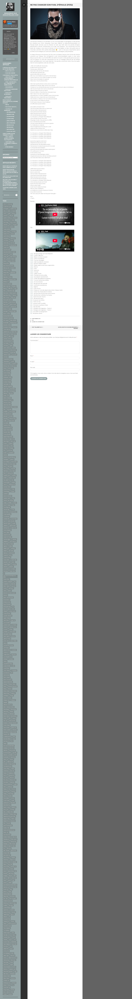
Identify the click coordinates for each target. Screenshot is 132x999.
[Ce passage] (10, 116)
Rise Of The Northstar (7, 825)
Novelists (11, 754)
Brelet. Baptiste (13, 320)
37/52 (31, 253)
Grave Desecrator (6, 507)
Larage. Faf (12, 620)
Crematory (5, 356)
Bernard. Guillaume (7, 283)
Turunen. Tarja (6, 941)
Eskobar (11, 448)
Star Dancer (12, 896)
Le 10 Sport (14, 624)
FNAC (4, 473)
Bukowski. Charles (7, 324)
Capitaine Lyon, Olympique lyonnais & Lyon (10, 143)
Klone (4, 608)
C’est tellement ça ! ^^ (37, 327)
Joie (15, 581)
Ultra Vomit (5, 946)
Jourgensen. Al (6, 583)
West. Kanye (5, 973)
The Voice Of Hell (6, 918)
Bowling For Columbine (8, 318)
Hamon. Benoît (6, 532)
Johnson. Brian (6, 579)
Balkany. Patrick (11, 261)
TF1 (9, 916)
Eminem (5, 443)
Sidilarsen (14, 861)
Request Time (6, 820)
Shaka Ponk (5, 859)
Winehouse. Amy (6, 982)
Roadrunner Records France (8, 830)
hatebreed (14, 539)
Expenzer (5, 454)
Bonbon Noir (13, 306)
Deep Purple (5, 391)
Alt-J (10, 224)
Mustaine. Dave (6, 734)
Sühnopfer (11, 905)
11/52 (31, 296)
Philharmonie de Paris (7, 784)
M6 (11, 672)
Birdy (15, 288)
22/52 (31, 278)
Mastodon (13, 693)
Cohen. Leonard (6, 347)
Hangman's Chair (7, 534)
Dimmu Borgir (12, 411)
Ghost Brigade (6, 491)
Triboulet (5, 939)
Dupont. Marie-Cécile (7, 429)
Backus (4, 261)
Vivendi (11, 962)
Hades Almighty (12, 525)
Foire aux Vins (10, 473)
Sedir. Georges (6, 850)
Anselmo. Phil (6, 233)
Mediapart (13, 700)
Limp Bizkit (13, 649)
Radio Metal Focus (7, 804)
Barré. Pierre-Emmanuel (8, 265)
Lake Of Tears (6, 620)
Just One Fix (10, 588)
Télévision (5, 916)
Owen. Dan (12, 770)
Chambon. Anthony (7, 338)
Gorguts (14, 502)
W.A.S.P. (14, 966)
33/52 (31, 260)
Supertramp (5, 909)
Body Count (5, 304)
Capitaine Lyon (6, 331)
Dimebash (5, 411)
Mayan (4, 697)
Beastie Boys (12, 272)
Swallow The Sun (6, 912)
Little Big (5, 659)
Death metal (5, 388)
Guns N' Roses (14, 518)
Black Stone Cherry (7, 295)
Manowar (5, 684)
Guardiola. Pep (6, 518)
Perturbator (5, 782)
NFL (12, 741)
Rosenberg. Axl (6, 839)
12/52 (31, 295)
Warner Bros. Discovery (8, 971)
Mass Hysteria (13, 690)
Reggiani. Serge (6, 818)
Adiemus (13, 213)
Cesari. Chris (10, 336)
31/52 (31, 263)
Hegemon (5, 546)
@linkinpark (6, 38)
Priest (4, 795)
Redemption (5, 814)
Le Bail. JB (5, 627)
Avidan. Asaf (5, 256)
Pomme (13, 789)
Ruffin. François (12, 843)
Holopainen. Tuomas (7, 555)
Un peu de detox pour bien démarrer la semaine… (68, 328)
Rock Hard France (6, 834)
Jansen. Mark (12, 571)
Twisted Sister (13, 941)
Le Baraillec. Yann (12, 627)
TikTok (13, 932)
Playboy (5, 789)
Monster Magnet (6, 725)
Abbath (8, 210)
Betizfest (14, 286)
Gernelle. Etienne (6, 489)
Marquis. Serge (6, 690)
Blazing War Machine (7, 299)
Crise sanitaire (6, 361)
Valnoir (11, 948)
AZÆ (4, 258)
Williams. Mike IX (6, 975)
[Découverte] (11, 120)
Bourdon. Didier (12, 311)
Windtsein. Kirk (6, 980)
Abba (4, 210)
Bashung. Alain (6, 267)
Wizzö (9, 985)
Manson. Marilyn (12, 684)
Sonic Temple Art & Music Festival (10, 884)
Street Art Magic (12, 903)
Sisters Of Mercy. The (12, 871)
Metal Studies (13, 709)
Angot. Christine (6, 231)
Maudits (11, 695)
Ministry (5, 718)
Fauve (4, 466)
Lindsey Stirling (6, 654)
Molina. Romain (12, 720)
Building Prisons (13, 322)
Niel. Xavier (11, 747)
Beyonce (5, 288)
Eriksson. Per (6, 448)
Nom (32, 356)
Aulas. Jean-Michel (7, 251)
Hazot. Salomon (13, 541)
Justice (4, 590)
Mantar (4, 686)
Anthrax (12, 233)
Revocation (13, 820)
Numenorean (6, 757)
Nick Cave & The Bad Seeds (8, 745)
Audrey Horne (6, 247)
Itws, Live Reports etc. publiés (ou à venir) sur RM (10, 83)
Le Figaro (11, 629)
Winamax (13, 978)
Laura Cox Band (6, 622)
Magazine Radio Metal (7, 681)
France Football (6, 482)
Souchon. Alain (13, 887)
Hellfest (10, 546)
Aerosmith (5, 215)
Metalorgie (11, 713)
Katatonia (5, 595)
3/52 (31, 310)
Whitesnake (12, 973)
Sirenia (4, 871)
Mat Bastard (5, 695)
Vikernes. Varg (6, 960)
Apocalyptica (6, 238)
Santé (10, 846)
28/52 (31, 268)
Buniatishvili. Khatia (7, 327)
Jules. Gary (13, 583)
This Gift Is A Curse (7, 925)
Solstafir (10, 882)
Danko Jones (10, 368)
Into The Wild (6, 568)
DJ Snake (11, 416)
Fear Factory (10, 466)
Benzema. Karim (12, 279)
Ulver (11, 946)
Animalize (14, 231)
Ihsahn (13, 562)
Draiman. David (12, 418)
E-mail (32, 361)
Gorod (4, 505)
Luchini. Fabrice (6, 670)
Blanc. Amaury (6, 297)
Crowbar (12, 361)
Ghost (13, 489)
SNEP (9, 877)
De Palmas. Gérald (7, 379)
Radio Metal (12, 802)
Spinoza (5, 891)
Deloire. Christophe (7, 397)
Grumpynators (6, 516)
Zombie (5, 994)
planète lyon (10, 786)
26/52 (31, 272)
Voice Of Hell (5, 964)
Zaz (4, 991)
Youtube (12, 989)
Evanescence (11, 452)
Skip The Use (11, 873)
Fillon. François (6, 468)
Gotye (13, 505)
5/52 (31, 306)
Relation (13, 818)
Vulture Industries (6, 966)
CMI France (5, 345)
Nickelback (5, 747)
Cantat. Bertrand (6, 329)
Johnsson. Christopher (7, 581)
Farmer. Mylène (12, 464)
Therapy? (12, 921)
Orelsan (12, 768)
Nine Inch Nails (12, 750)
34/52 (31, 258)
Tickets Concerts (6, 932)
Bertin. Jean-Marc (7, 286)
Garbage (13, 482)
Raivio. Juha (5, 809)
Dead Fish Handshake (7, 386)
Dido (4, 409)
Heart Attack (6, 543)
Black (4, 290)
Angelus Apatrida (6, 229)
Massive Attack (6, 693)
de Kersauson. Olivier (7, 377)
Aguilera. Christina (7, 217)
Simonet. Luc (13, 866)
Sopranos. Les (6, 887)
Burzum (15, 327)
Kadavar (9, 590)
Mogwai (14, 718)
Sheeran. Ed (12, 859)
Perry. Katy (5, 779)
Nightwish (5, 750)
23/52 (31, 277)
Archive (11, 240)
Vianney (5, 957)
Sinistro (11, 868)
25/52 (31, 273)
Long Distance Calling (7, 663)
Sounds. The (5, 889)
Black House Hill (13, 293)
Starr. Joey (5, 898)
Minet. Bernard (14, 716)
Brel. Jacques (6, 320)
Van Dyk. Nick (6, 950)
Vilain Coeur (13, 960)
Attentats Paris (13, 245)
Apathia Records (6, 236)
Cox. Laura (14, 354)
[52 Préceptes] (11, 112)
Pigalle (15, 784)
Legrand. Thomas (6, 638)
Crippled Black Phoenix (8, 359)
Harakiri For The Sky (7, 536)
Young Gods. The (6, 987)
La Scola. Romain (6, 613)
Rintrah (8, 823)
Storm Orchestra (12, 898)
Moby (9, 718)
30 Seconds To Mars (7, 206)
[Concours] (10, 118)
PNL (9, 789)
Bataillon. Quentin (7, 270)
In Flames (14, 564)
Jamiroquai (5, 571)
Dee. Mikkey (12, 388)
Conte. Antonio (13, 350)
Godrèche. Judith (6, 498)
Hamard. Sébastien (7, 530)
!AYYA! (4, 204)
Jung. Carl (13, 586)
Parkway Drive (11, 775)
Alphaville (5, 224)
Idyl (9, 562)
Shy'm (9, 861)
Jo (3, 573)
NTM (15, 754)
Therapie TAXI (6, 921)
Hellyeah (5, 550)
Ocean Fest (12, 757)
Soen (13, 880)
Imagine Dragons (6, 564)
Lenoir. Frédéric (14, 640)
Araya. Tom (12, 238)
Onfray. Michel (6, 768)
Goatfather (5, 493)
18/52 (31, 285)
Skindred (5, 873)
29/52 (31, 267)
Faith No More (14, 461)
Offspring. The (10, 761)
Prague (4, 793)
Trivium (10, 939)
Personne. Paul (13, 779)
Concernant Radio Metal (10, 75)
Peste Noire (12, 782)
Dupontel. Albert (6, 432)
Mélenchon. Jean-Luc (7, 704)
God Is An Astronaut (7, 495)
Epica (12, 445)
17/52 (31, 286)
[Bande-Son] (10, 114)
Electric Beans (6, 441)
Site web (32, 367)
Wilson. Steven (6, 978)
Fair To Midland (6, 461)
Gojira (13, 498)
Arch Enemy (5, 240)
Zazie (8, 991)
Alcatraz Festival (6, 220)
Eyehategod (5, 459)
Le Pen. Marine (12, 631)
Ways (15, 971)
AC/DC (4, 213)
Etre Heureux (9, 147)
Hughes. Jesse (13, 559)
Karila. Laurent (12, 592)
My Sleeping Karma (7, 736)
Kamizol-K (5, 592)
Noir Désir (14, 752)
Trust (15, 939)
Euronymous (9, 450)
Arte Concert (6, 245)
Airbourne (15, 217)
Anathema (11, 226)
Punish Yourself (6, 800)
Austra (14, 251)
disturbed (5, 416)
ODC (4, 761)
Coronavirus (5, 352)
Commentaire (34, 340)
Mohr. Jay (5, 720)
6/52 (31, 305)
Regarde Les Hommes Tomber (9, 816)
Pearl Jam (12, 777)
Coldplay (13, 347)
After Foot (11, 215)
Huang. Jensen (6, 559)
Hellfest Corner (6, 548)
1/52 (31, 313)
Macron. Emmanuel (7, 679)
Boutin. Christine (6, 313)
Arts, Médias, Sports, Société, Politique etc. (9, 138)
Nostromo (5, 754)
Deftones (5, 393)
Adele (9, 213)
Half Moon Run (6, 527)
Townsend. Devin (6, 937)
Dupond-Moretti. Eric (7, 427)
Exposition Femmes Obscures (9, 457)
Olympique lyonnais (7, 766)
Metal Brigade (6, 709)
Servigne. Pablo (6, 852)
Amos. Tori (5, 226)
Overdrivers (5, 770)
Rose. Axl (14, 836)
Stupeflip (5, 905)
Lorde (13, 665)
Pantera (5, 773)
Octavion (11, 759)
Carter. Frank (13, 334)
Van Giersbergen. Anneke (8, 953)
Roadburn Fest (6, 827)
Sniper (4, 880)
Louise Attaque (6, 668)
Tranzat (13, 937)
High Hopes (11, 550)
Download (5, 418)
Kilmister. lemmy (6, 602)
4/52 (31, 308)
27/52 (31, 270)
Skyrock (10, 875)
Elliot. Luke (13, 441)
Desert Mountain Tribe (7, 407)
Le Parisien (5, 631)
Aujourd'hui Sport (7, 249)
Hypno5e (5, 562)
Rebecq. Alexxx (10, 811)
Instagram (11, 566)
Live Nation (11, 659)
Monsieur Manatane (13, 722)
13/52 (31, 293)
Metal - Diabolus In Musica (8, 706)
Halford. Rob (13, 527)
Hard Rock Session (7, 539)
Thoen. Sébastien (6, 928)
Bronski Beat (6, 322)
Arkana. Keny (6, 242)
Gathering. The (12, 484)
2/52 (31, 311)
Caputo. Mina (14, 331)
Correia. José (12, 352)
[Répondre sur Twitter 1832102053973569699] (4, 53)
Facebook (12, 459)
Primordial (9, 795)
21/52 (31, 280)
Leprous (5, 643)
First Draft (13, 468)
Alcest (13, 220)
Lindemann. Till (6, 652)
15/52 (31, 290)
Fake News (5, 464)
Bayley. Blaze (6, 272)
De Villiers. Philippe (7, 381)
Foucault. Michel (12, 477)
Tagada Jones (6, 914)
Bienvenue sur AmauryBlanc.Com (10, 14)
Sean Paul (9, 848)
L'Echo (13, 608)
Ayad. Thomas (13, 256)
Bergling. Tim (6, 281)
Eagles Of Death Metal (7, 436)
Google (4, 502)
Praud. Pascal (11, 793)
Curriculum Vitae (6, 363)
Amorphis (15, 224)
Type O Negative (6, 944)
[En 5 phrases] (11, 123)
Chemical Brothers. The (8, 340)
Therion (4, 923)
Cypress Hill (14, 363)
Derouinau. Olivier (7, 402)
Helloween (13, 548)
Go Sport (12, 491)
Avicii (11, 254)
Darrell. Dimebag (6, 372)
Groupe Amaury (13, 511)
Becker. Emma (6, 274)
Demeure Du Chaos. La (8, 400)
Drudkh (5, 420)
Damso (4, 368)
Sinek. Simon (6, 868)
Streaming (5, 903)
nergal (14, 738)
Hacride (13, 523)
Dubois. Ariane (11, 420)
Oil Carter (5, 763)
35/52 (31, 257)
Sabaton (5, 846)
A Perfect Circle (13, 208)
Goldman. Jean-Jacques (8, 500)
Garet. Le (5, 484)
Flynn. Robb (12, 470)
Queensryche (6, 802)
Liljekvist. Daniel (6, 649)
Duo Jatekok (5, 422)
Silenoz (4, 864)
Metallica (11, 711)
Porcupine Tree (6, 791)
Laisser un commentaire (38, 321)
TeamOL (12, 914)
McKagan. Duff (6, 700)
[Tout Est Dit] (11, 131)
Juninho (5, 588)
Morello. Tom (13, 727)
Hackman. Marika (7, 523)
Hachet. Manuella (11, 521)
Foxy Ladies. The (6, 479)
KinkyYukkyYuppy (7, 606)
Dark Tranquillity (6, 370)
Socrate (9, 880)
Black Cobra (5, 293)
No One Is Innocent (7, 752)
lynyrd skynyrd (6, 672)
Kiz (13, 606)
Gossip (9, 505)
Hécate (11, 543)
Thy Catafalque (6, 930)
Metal (7, 104)
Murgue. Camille (12, 732)
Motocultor (14, 729)
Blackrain (15, 295)
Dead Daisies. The (6, 384)
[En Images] (10, 127)
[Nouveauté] (10, 129)
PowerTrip (13, 791)
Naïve (14, 736)
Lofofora (5, 661)
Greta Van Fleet (6, 509)
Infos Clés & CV (9, 71)
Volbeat (11, 964)
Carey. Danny (6, 334)
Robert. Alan (5, 832)
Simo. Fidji (10, 864)
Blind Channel (12, 302)
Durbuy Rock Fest (7, 434)
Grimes (12, 509)
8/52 (31, 301)
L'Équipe (5, 611)
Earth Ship (5, 438)
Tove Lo (14, 934)
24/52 (31, 275)
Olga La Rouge (12, 763)
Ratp (4, 811)
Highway (5, 552)
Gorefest (9, 502)
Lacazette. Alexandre (7, 615)
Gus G (4, 521)
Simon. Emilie (6, 866)
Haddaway (5, 525)
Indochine (5, 566)
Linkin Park (13, 654)
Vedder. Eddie (6, 955)
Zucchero (10, 994)
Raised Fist (13, 807)
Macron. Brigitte (6, 677)
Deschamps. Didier (7, 404)
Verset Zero (12, 955)
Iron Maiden (12, 568)
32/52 (31, 262)
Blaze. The (13, 297)
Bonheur (5, 308)
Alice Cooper (5, 222)
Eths (4, 450)
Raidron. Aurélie (6, 807)
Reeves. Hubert (13, 814)
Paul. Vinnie (5, 777)
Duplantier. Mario (6, 425)
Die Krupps (9, 409)
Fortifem (5, 477)
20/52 (31, 282)
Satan (14, 846)
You (13, 985)
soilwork (5, 882)
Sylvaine (13, 912)
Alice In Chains (13, 222)
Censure (5, 336)
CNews (11, 345)
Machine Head (6, 675)
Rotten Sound (6, 841)
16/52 (31, 288)
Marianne (9, 688)
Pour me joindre (10, 73)
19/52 (31, 283)
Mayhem (9, 697)
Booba (10, 308)
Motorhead (5, 732)
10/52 (31, 298)
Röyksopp (5, 843)
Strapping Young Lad (7, 900)
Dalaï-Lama (13, 365)
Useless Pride (5, 948)
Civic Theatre (6, 343)
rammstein (12, 809)
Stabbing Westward (7, 893)
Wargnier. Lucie (12, 969)
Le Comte (5, 629)
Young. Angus (6, 989)
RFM (4, 823)
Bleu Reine (5, 302)
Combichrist (5, 350)
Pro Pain (12, 798)
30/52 (31, 265)
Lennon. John (6, 640)
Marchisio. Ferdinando (12, 686)
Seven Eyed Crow (6, 855)
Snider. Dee (14, 877)
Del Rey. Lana (6, 395)
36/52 (31, 255)
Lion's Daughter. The (7, 656)
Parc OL (5, 775)
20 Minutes (10, 204)
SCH (4, 848)
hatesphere (5, 541)
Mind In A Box (6, 716)
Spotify (9, 891)
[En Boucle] (10, 125)
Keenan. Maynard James (8, 597)
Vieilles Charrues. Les (12, 957)
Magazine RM (9, 87)
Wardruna (5, 969)
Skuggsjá (5, 875)
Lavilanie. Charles (6, 624)
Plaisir (4, 786)
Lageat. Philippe (6, 618)
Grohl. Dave (5, 511)
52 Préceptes (5, 208)
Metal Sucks (5, 711)
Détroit (15, 407)
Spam (11, 889)
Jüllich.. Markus (6, 586)
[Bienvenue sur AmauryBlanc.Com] (10, 7)
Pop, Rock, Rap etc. (11, 106)
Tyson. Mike (14, 944)
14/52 (31, 291)
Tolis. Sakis (5, 934)
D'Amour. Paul (6, 365)
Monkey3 (5, 722)
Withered (14, 982)
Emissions (11, 443)
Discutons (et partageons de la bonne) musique (10, 101)
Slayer (4, 877)
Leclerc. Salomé (6, 636)
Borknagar (5, 311)
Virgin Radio (5, 962)
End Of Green (6, 445)
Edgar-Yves (11, 438)
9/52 (31, 300)
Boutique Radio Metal (7, 315)
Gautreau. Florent (7, 486)
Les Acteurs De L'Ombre (8, 645)
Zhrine (12, 991)
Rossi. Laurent (14, 839)
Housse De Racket (6, 557)
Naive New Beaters (7, 738)
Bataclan (13, 267)
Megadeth (5, 702)
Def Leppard (12, 391)
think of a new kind (12, 923)
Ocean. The (5, 759)
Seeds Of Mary (13, 850)
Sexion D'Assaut (6, 857)
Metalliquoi (5, 713)
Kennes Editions (6, 599)
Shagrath (13, 857)
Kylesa (8, 608)
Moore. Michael (6, 727)
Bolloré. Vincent (13, 304)
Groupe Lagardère (7, 514)
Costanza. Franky (6, 354)
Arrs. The (12, 242)
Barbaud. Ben (6, 263)
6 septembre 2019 (36, 318)
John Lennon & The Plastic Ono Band (9, 576)
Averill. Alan (5, 254)
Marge (4, 688)
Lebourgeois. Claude (7, 633)
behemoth (5, 279)
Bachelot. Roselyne (11, 258)
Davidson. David (6, 375)
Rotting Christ (13, 841)
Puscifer (12, 800)
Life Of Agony (6, 647)
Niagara (5, 743)
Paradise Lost (11, 773)
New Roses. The (6, 741)
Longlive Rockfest (6, 665)
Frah (12, 479)
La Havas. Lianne (12, 611)
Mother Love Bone (7, 729)
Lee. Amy (13, 636)
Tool (10, 934)
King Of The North (7, 604)
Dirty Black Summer (7, 413)
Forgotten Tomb (6, 475)
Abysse (13, 210)
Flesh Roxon (5, 470)
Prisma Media (6, 798)
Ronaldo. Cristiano (7, 836)
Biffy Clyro (11, 288)
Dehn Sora (11, 393)
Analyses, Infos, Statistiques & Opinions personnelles (11, 78)
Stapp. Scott (5, 896)
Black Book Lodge (10, 290)
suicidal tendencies (7, 907)
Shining (5, 861)
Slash (15, 875)
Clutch (11, 343)
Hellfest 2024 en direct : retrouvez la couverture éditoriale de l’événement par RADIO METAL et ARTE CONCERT (10, 182)
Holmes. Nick (11, 552)
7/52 (31, 303)
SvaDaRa (12, 909)
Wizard (4, 985)
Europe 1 (5, 452)
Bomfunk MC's (6, 306)
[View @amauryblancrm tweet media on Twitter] (10, 49)
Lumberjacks (14, 670)
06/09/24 (8, 31)
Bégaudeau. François (7, 277)
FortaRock (14, 475)
